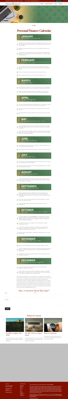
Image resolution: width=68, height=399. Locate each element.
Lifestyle (21, 392)
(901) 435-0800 (10, 385)
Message (6, 299)
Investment (21, 386)
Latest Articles (22, 393)
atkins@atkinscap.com (8, 392)
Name (6, 293)
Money (21, 391)
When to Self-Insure (50, 333)
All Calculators (22, 395)
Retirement (21, 385)
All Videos (21, 394)
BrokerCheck (51, 384)
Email (35, 293)
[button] (42, 4)
